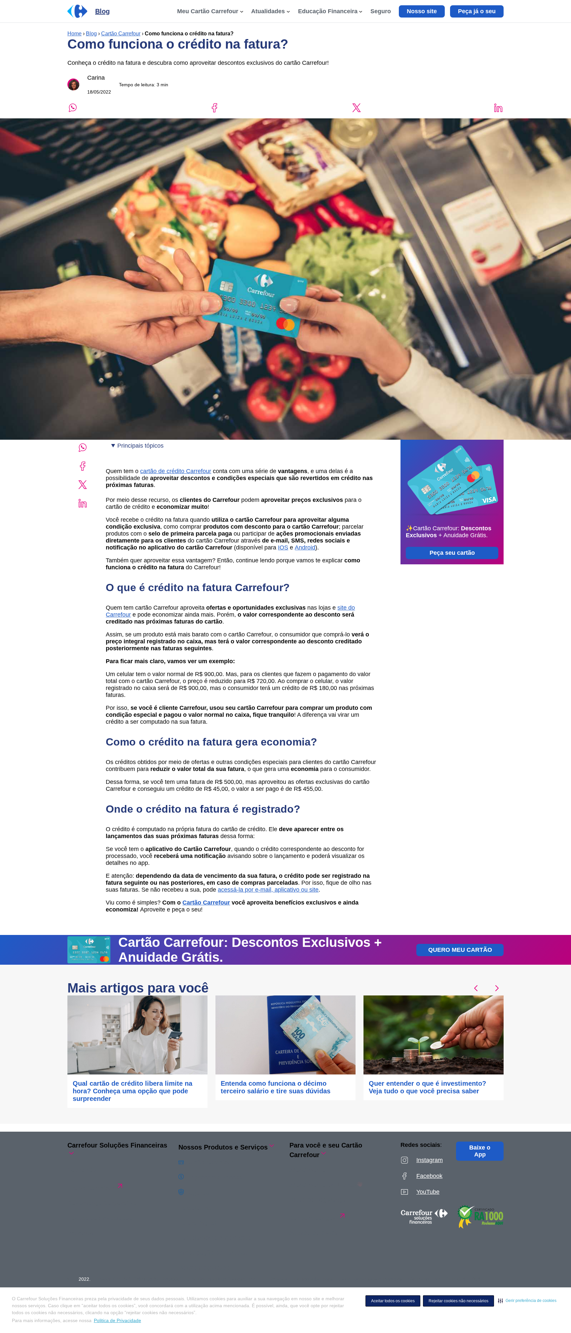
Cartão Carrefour (120, 33)
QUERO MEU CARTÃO (460, 950)
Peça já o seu (477, 11)
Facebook (429, 1176)
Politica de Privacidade (117, 1320)
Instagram (429, 1160)
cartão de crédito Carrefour (175, 471)
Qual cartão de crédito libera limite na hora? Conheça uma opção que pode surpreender (132, 1091)
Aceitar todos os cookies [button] (393, 1301)
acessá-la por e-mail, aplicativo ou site (268, 889)
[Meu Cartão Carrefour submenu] (242, 11)
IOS (283, 547)
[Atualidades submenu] (288, 11)
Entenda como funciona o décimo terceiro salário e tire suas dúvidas (275, 1087)
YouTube (427, 1192)
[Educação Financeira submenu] (360, 11)
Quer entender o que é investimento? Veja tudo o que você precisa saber (427, 1087)
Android (305, 547)
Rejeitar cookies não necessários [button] (458, 1301)
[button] (527, 1300)
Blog (91, 33)
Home (74, 33)
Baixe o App (479, 1151)
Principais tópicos (140, 445)
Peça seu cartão (452, 552)
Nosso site (422, 11)
